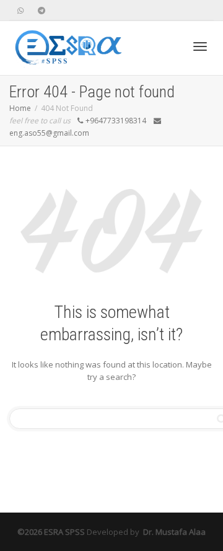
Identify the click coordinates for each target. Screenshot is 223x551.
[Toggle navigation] (200, 46)
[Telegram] (41, 10)
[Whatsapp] (20, 10)
